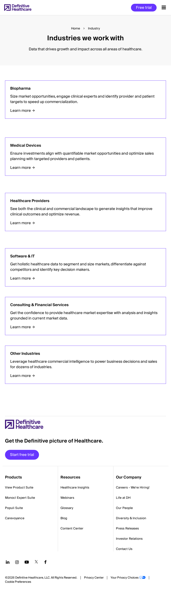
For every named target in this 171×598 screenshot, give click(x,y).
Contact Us (124, 549)
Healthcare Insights (74, 487)
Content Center (71, 528)
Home (75, 28)
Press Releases (127, 528)
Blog (63, 518)
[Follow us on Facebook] (45, 562)
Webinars (67, 497)
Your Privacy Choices (124, 578)
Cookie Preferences (18, 582)
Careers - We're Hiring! (133, 487)
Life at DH (123, 497)
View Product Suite (19, 487)
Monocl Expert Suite (20, 497)
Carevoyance (14, 518)
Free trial (144, 7)
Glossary (66, 508)
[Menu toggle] (164, 8)
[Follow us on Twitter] (36, 562)
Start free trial (22, 455)
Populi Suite (14, 508)
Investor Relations (129, 538)
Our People (124, 508)
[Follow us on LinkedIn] (7, 562)
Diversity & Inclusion (131, 518)
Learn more (20, 110)
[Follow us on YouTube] (27, 562)
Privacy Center (94, 578)
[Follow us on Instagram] (17, 562)
